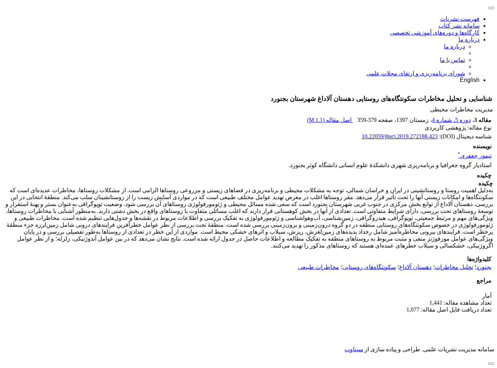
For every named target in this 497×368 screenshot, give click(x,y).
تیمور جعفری (475, 156)
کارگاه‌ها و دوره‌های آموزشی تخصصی (435, 32)
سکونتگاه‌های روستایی (369, 267)
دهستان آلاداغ (415, 267)
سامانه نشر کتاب (459, 26)
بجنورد (484, 267)
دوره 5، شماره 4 (451, 120)
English (470, 80)
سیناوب (354, 349)
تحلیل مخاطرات (454, 267)
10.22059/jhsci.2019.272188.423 (400, 136)
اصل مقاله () (330, 120)
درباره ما (469, 39)
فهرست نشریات (460, 19)
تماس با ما (452, 60)
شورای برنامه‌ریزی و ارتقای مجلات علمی (415, 73)
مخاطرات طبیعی (318, 267)
